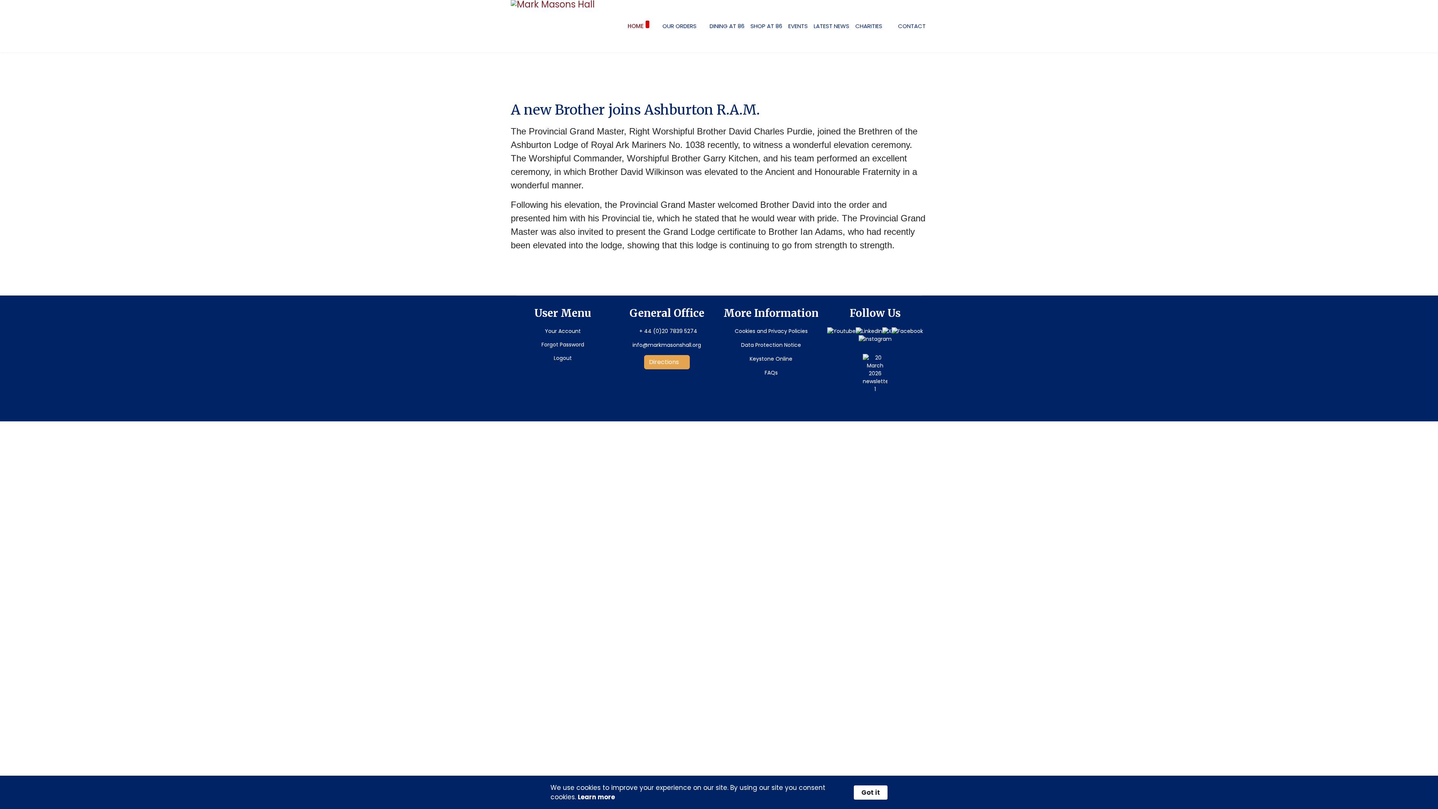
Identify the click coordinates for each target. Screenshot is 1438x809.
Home (636, 26)
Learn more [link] (596, 797)
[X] (887, 331)
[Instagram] (875, 339)
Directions (664, 362)
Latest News (831, 26)
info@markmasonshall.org (666, 345)
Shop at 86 (766, 26)
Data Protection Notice (771, 345)
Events (798, 26)
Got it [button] (870, 792)
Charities (868, 26)
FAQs (771, 372)
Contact (912, 26)
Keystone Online (771, 359)
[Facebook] (907, 331)
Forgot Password (562, 344)
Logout (563, 358)
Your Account (563, 331)
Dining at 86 (727, 26)
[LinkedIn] (869, 331)
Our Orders (679, 26)
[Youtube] (841, 331)
